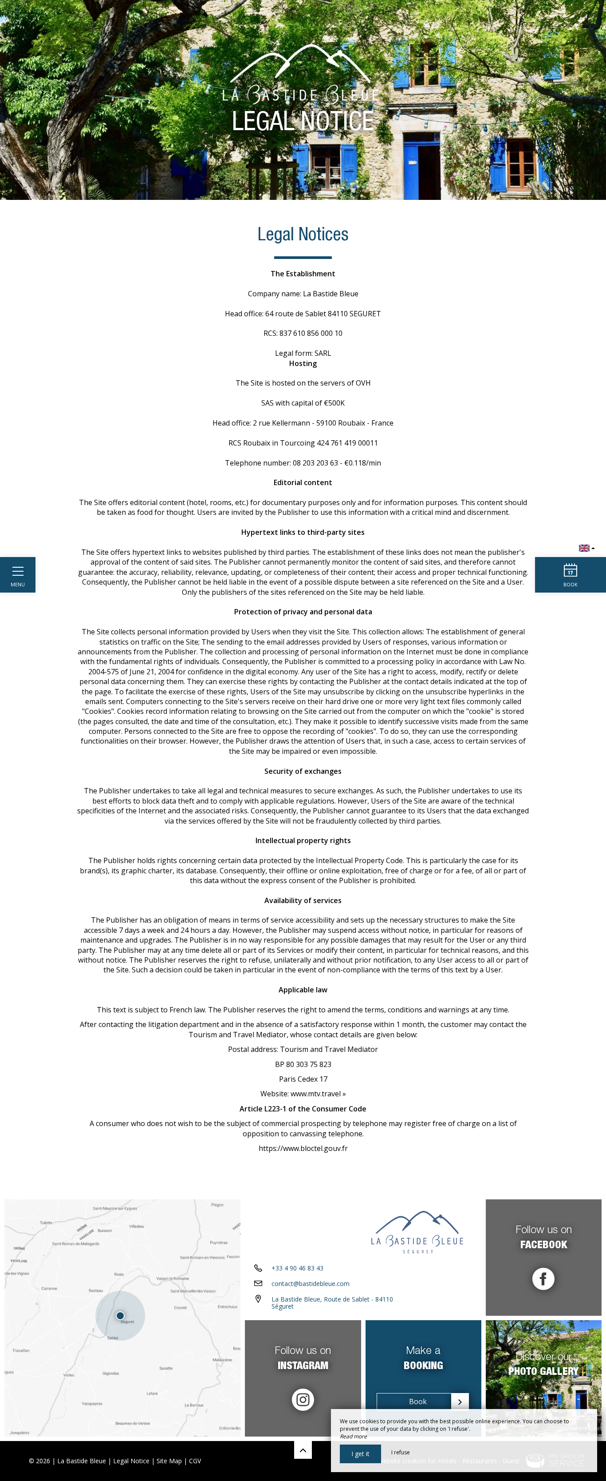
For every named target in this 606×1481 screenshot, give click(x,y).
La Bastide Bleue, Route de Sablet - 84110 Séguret (332, 1303)
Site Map (169, 1461)
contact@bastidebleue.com (311, 1283)
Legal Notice (131, 1461)
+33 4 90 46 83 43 (297, 1268)
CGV (195, 1461)
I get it (360, 1453)
